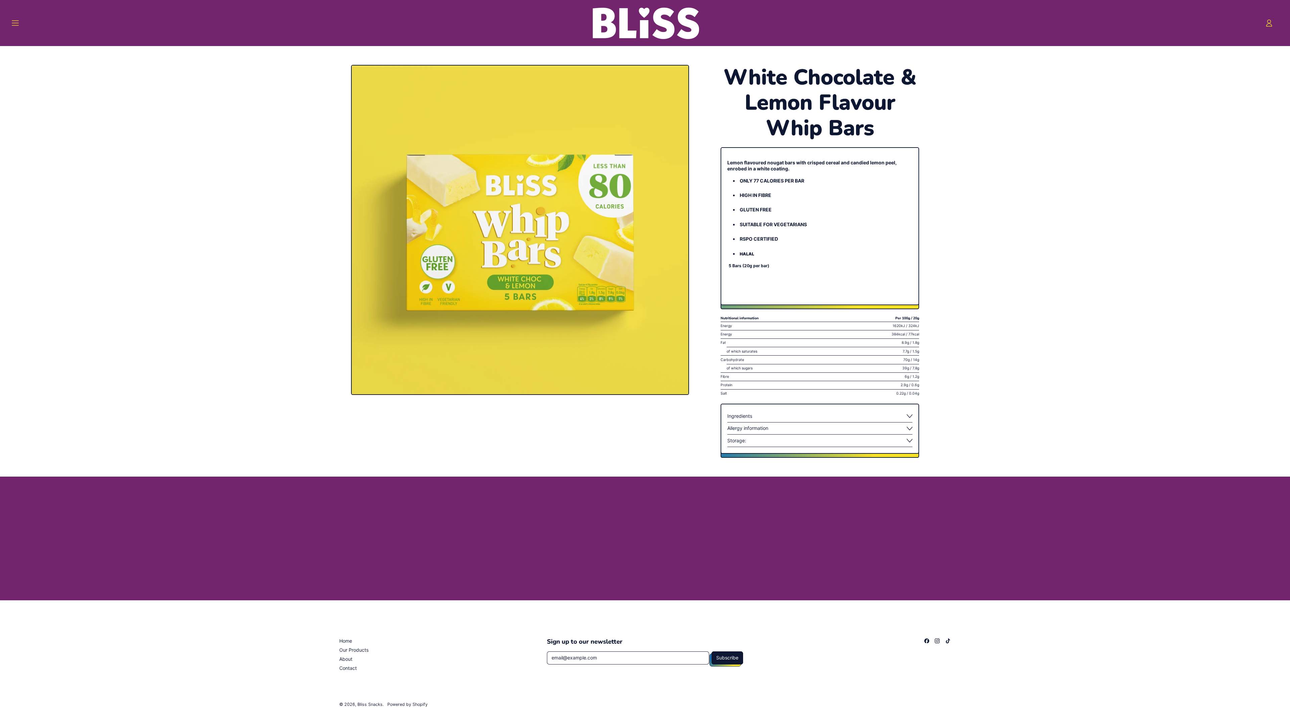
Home (345, 641)
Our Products (354, 650)
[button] (520, 230)
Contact (348, 668)
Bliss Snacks (370, 704)
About (345, 659)
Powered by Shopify (407, 704)
